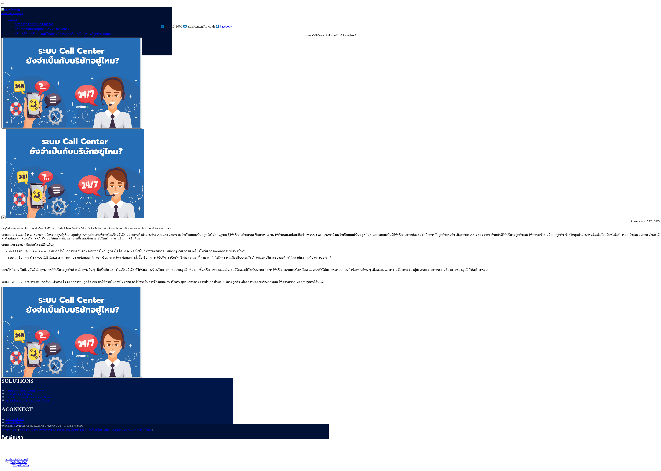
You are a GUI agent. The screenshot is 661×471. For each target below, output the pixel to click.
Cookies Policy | (29, 429)
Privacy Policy (47, 429)
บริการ (12, 19)
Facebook (225, 26)
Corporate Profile (15, 419)
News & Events (14, 422)
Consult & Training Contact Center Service (29, 397)
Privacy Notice (9, 429)
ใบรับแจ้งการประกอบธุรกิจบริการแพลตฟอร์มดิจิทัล (120, 429)
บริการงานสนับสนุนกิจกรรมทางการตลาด (42, 29)
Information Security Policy (72, 429)
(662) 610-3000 (18, 462)
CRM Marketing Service (19, 393)
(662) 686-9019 (20, 465)
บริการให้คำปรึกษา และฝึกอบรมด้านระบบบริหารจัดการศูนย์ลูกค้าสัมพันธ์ (63, 33)
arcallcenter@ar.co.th (17, 459)
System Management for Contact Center (27, 400)
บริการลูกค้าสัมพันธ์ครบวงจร (34, 24)
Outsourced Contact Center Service (25, 390)
